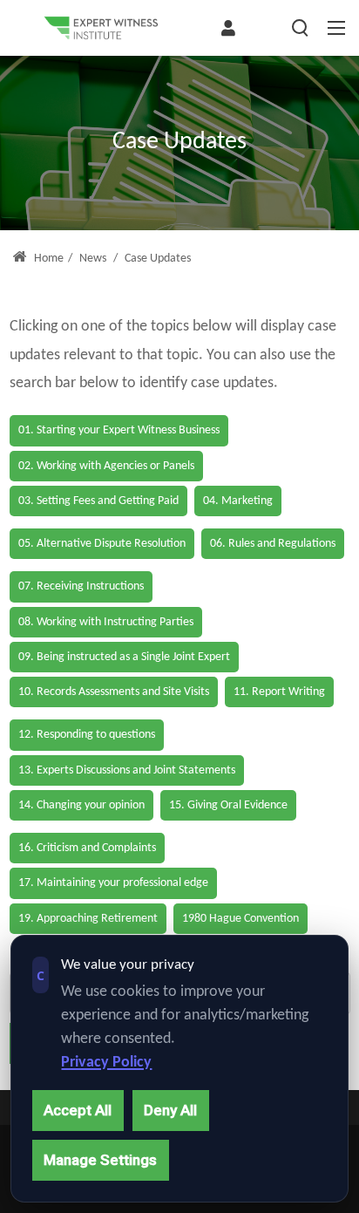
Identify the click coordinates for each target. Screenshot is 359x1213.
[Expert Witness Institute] (101, 27)
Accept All (78, 1110)
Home (47, 258)
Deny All (170, 1110)
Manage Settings (100, 1160)
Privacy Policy (106, 1062)
